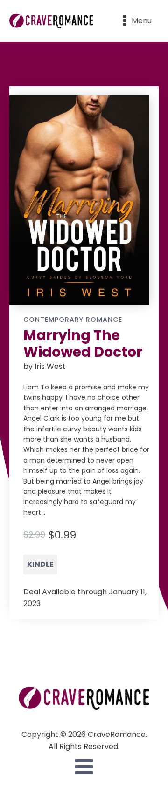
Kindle (40, 564)
